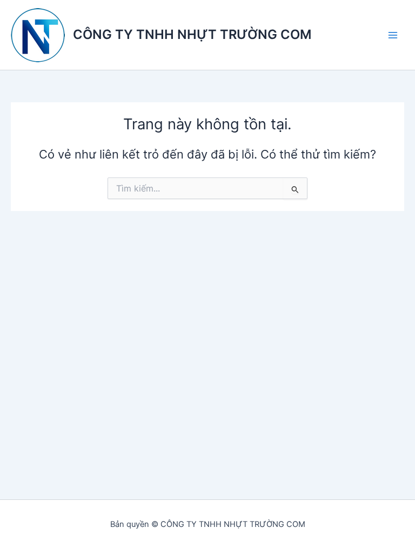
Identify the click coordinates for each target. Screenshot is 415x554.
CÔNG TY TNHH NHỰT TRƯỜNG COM (192, 34)
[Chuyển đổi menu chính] (392, 35)
